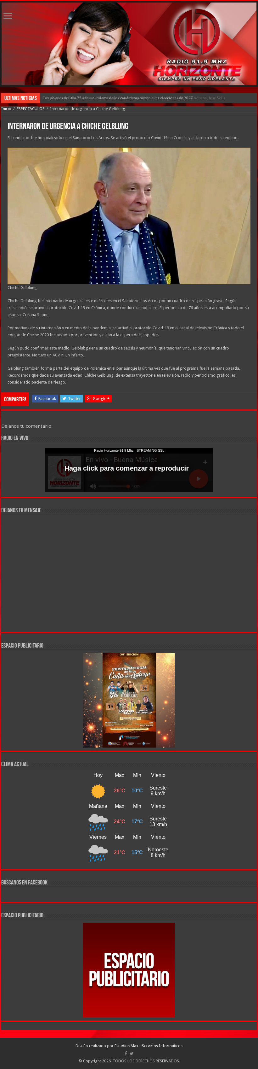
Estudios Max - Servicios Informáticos (148, 1045)
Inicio (6, 108)
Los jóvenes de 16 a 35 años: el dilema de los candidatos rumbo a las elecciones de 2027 (117, 98)
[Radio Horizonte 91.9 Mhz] (129, 44)
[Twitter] (131, 1053)
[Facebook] (126, 1053)
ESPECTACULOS (31, 108)
